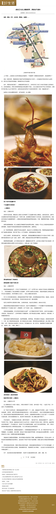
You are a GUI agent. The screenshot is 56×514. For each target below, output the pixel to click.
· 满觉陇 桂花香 (4, 486)
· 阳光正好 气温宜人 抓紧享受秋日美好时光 (11, 490)
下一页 (27, 457)
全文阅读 (33, 457)
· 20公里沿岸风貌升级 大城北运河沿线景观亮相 (12, 479)
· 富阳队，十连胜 (5, 481)
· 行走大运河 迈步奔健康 (7, 483)
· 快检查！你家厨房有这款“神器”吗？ (9, 474)
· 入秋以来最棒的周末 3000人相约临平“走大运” (12, 476)
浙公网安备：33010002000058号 (28, 507)
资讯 (2, 466)
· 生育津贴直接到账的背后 (7, 472)
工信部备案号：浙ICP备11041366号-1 (28, 505)
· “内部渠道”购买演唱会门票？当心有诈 (10, 469)
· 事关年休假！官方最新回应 (7, 488)
